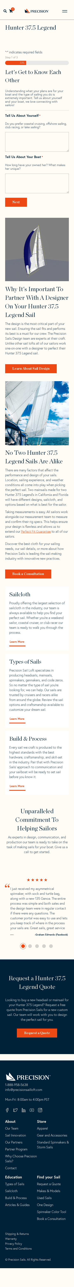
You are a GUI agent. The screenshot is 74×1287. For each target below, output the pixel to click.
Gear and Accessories (52, 1135)
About (10, 1121)
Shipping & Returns (17, 1234)
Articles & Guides (17, 1205)
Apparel (42, 1128)
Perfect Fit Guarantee (36, 531)
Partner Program (16, 1149)
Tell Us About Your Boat (24, 157)
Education (13, 1177)
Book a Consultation (28, 574)
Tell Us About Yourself (22, 116)
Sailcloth (11, 1191)
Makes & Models (48, 1191)
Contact (11, 1168)
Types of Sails (14, 1184)
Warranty (11, 1239)
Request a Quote (37, 1033)
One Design (45, 1205)
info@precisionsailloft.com (23, 1090)
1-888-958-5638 (16, 1085)
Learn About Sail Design (31, 368)
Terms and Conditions (18, 1248)
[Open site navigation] (65, 11)
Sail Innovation (15, 1135)
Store (41, 1121)
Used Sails (44, 1198)
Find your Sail (48, 1177)
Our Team (11, 1128)
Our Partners (13, 1142)
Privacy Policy (13, 1243)
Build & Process (16, 1198)
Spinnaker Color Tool (51, 1212)
